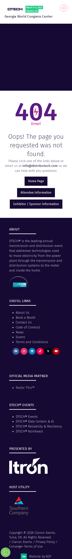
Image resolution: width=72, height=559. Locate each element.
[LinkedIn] (32, 351)
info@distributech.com (40, 166)
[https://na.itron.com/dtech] (28, 473)
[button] (63, 8)
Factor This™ (25, 388)
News (20, 332)
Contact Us (24, 322)
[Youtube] (56, 351)
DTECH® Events (27, 417)
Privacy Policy (45, 542)
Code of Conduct (28, 327)
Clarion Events (22, 542)
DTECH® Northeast (29, 431)
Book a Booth (26, 318)
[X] (48, 351)
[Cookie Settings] (5, 552)
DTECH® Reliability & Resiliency (39, 426)
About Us (22, 313)
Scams (20, 337)
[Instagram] (24, 351)
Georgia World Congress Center (29, 17)
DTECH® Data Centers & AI (35, 421)
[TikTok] (40, 351)
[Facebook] (15, 351)
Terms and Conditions (32, 342)
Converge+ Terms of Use (26, 546)
